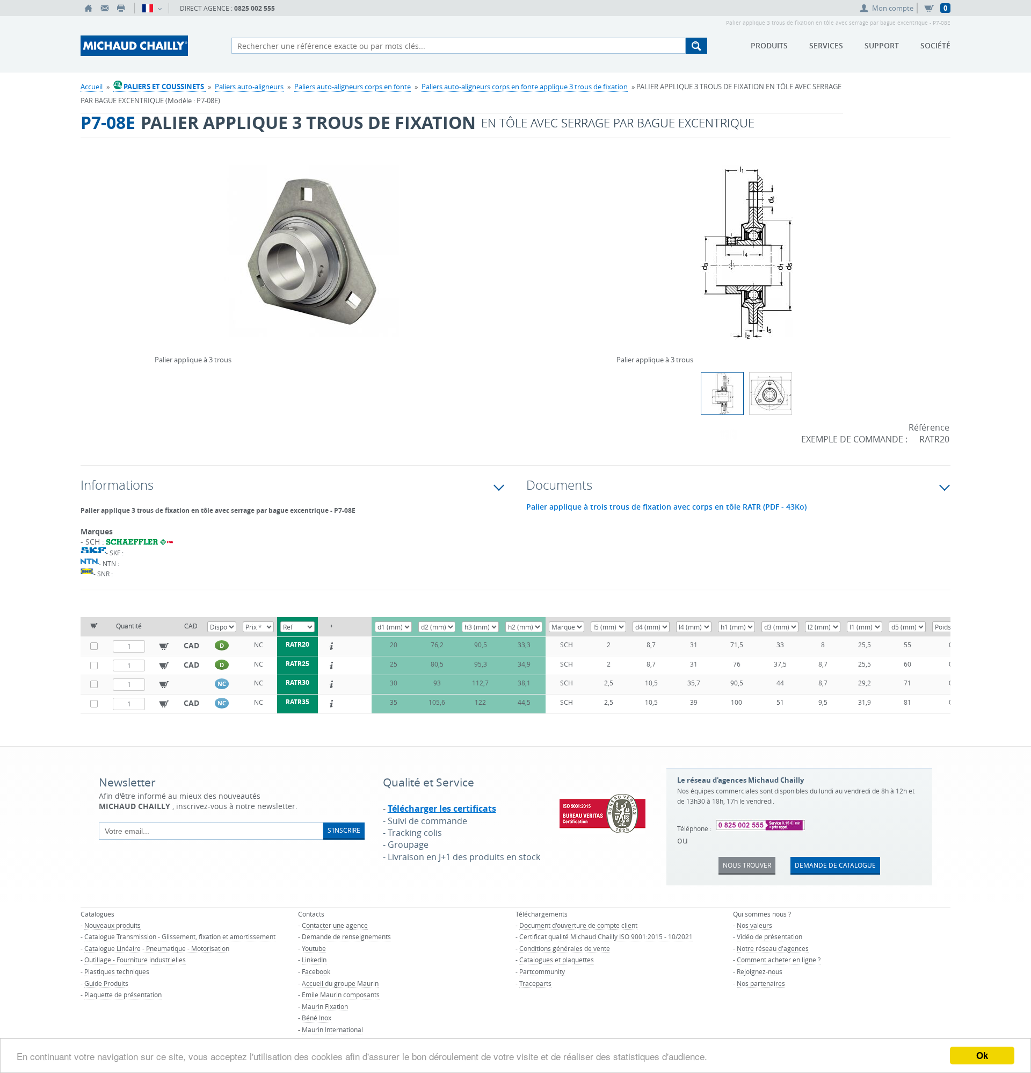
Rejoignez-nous (759, 971)
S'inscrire (344, 830)
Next (466, 248)
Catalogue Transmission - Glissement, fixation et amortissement (179, 936)
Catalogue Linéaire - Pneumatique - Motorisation (156, 948)
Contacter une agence (335, 925)
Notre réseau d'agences (773, 948)
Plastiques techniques (116, 971)
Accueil (92, 86)
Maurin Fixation (325, 1006)
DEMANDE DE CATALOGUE (835, 865)
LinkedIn (314, 959)
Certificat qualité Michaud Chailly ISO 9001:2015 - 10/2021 (606, 936)
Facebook (316, 971)
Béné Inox (316, 1017)
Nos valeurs (754, 925)
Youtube (314, 948)
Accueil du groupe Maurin (340, 983)
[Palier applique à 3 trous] (311, 259)
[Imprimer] (121, 8)
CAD (191, 645)
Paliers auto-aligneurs (249, 86)
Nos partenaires (761, 983)
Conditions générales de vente (564, 948)
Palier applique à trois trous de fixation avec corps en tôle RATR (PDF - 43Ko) (666, 507)
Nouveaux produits (112, 925)
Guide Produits (106, 983)
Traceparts (535, 983)
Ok (982, 1055)
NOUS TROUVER (747, 865)
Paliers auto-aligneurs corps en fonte (352, 86)
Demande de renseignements (346, 936)
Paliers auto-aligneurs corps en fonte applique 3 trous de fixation (525, 86)
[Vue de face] (770, 393)
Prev (157, 248)
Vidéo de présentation (769, 936)
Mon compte (892, 8)
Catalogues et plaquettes (556, 959)
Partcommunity (542, 971)
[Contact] (105, 8)
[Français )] (152, 8)
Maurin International (332, 1029)
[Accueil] (89, 8)
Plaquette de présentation (123, 994)
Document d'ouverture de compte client (578, 925)
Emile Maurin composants (341, 994)
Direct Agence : (227, 8)
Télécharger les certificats (442, 808)
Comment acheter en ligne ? (779, 959)
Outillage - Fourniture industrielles (135, 959)
